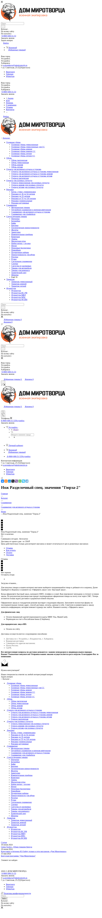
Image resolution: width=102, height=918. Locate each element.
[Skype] (23, 481)
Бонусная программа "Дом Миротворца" (18, 856)
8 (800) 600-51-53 (9, 36)
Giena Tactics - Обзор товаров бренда (16, 847)
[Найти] (3, 26)
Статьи (4, 842)
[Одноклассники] (5, 481)
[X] (12, 481)
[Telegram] (26, 481)
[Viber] (16, 481)
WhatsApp (10, 76)
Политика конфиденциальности (17, 893)
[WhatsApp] (19, 481)
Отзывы (9, 548)
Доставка (10, 555)
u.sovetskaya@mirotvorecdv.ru (15, 65)
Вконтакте (10, 72)
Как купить (11, 550)
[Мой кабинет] (2, 377)
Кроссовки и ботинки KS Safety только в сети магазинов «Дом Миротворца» (34, 851)
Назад (15, 430)
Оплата (9, 552)
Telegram (9, 74)
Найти (4, 898)
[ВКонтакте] (2, 481)
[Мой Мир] (9, 481)
